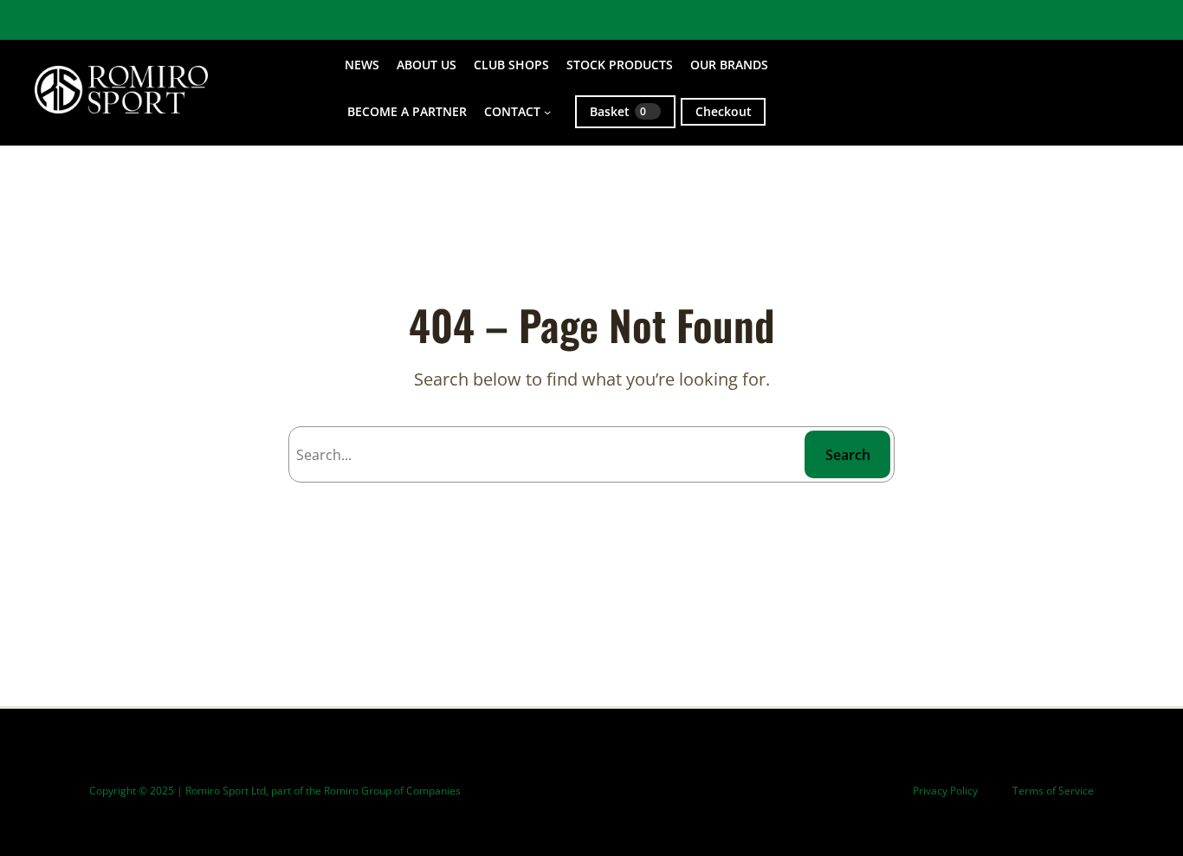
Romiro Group (357, 790)
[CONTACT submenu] (547, 111)
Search (847, 454)
